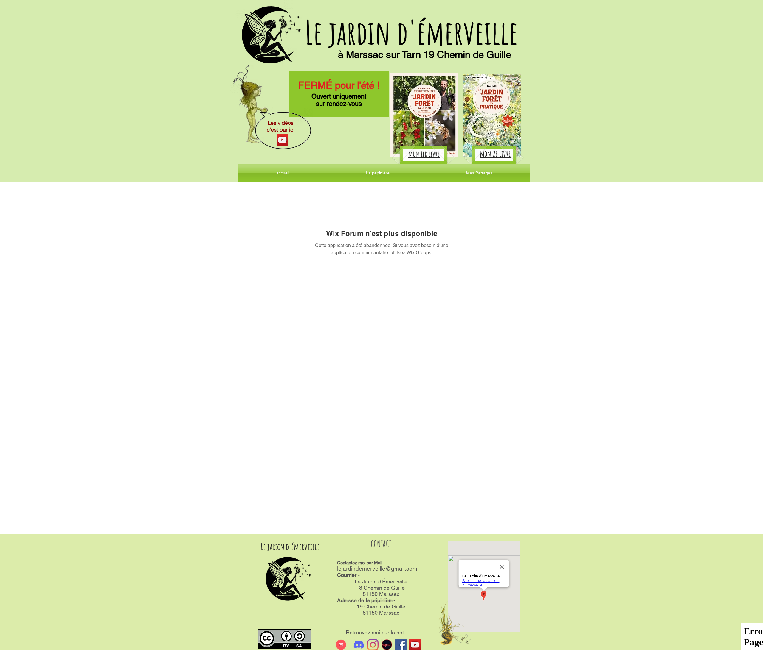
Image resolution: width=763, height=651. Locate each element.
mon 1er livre (424, 153)
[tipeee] (387, 644)
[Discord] (359, 644)
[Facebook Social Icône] (401, 644)
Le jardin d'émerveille (411, 32)
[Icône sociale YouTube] (415, 644)
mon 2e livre (495, 154)
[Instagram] (373, 644)
